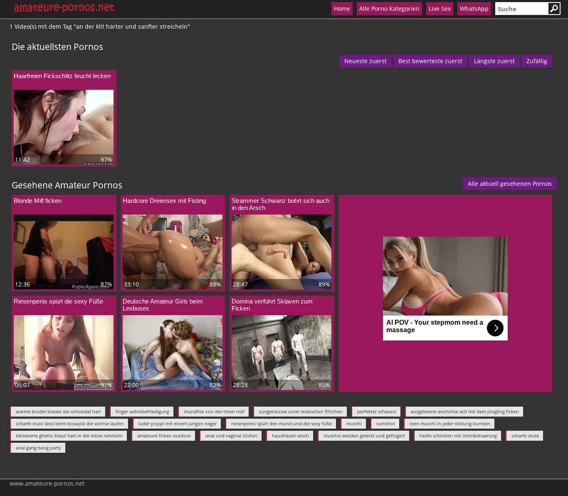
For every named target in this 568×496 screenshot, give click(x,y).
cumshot (385, 423)
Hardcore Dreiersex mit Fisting (164, 200)
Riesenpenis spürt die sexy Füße (58, 301)
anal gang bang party (38, 447)
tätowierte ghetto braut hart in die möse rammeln (69, 435)
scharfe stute (525, 435)
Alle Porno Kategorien (389, 8)
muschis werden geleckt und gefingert (364, 435)
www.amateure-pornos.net (47, 483)
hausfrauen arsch (290, 435)
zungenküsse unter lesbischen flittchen (301, 411)
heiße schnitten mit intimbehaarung (458, 435)
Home (342, 8)
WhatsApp (474, 8)
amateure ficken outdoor (164, 435)
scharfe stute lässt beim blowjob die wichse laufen (70, 423)
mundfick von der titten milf (214, 411)
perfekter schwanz (376, 411)
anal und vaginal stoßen (231, 435)
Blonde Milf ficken (38, 200)
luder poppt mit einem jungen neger (177, 423)
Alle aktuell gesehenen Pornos (510, 184)
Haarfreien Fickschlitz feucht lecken (62, 75)
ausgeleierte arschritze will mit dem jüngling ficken (465, 411)
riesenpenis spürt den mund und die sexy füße (281, 423)
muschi (354, 423)
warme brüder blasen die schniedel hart (58, 411)
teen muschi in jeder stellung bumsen (450, 423)
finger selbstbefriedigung (142, 411)
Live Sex (440, 8)
